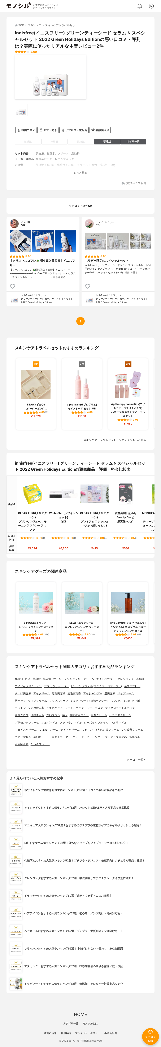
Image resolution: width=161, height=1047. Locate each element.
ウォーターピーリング (86, 737)
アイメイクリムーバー (28, 686)
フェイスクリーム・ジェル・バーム (36, 729)
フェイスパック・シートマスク (84, 707)
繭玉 (65, 715)
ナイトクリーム (70, 729)
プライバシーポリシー (87, 1033)
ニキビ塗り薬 (23, 737)
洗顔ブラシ (53, 715)
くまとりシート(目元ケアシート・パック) (95, 700)
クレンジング (125, 679)
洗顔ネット (37, 715)
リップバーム (125, 693)
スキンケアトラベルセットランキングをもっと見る (114, 440)
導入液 (47, 679)
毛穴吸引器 (22, 744)
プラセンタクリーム (27, 722)
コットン (20, 707)
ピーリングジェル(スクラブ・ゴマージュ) (96, 686)
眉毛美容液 (58, 693)
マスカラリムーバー (56, 686)
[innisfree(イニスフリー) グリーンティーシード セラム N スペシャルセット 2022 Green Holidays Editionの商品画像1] (50, 77)
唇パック (20, 700)
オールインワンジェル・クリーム (73, 679)
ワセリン (87, 729)
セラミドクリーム (120, 715)
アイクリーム (41, 693)
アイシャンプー (92, 693)
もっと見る (80, 172)
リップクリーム (37, 700)
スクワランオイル (71, 722)
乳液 (28, 679)
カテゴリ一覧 (70, 1023)
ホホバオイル (50, 722)
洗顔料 (140, 679)
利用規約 (66, 1033)
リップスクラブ (58, 700)
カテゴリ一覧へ (136, 759)
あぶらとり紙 (131, 700)
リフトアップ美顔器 (114, 737)
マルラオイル (118, 722)
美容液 (37, 679)
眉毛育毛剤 (74, 693)
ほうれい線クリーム (107, 729)
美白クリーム (99, 715)
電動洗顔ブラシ (79, 715)
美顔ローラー (41, 737)
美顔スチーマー (61, 737)
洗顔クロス (22, 715)
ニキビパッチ (54, 707)
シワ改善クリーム (132, 729)
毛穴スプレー (132, 686)
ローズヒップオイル (96, 722)
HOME (80, 1014)
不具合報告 (110, 1033)
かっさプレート (40, 744)
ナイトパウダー (105, 679)
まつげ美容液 (23, 693)
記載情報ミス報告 (135, 183)
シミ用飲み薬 (36, 707)
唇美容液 (109, 693)
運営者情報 (50, 1033)
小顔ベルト (136, 737)
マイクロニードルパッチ (120, 707)
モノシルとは (90, 1023)
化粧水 (19, 679)
